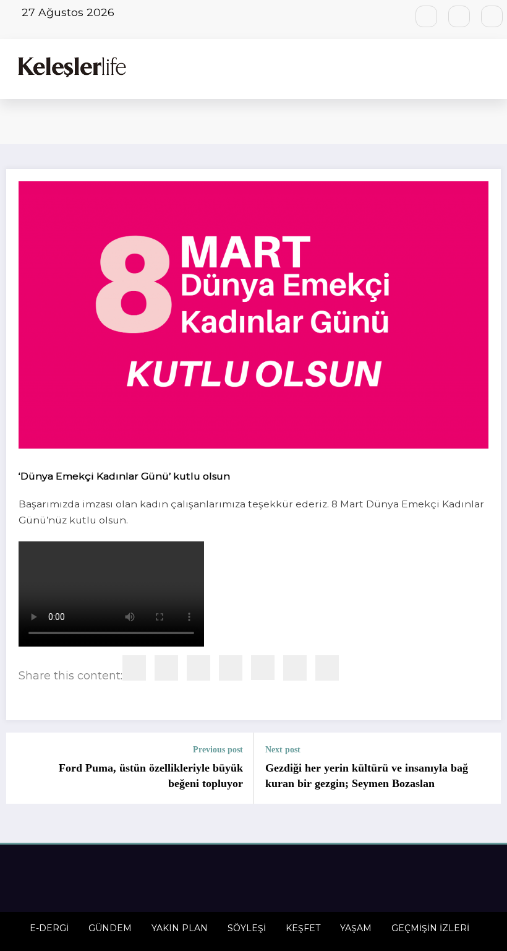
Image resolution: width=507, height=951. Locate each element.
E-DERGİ (49, 928)
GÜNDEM (110, 928)
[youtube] (492, 16)
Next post (282, 749)
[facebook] (295, 668)
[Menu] (494, 69)
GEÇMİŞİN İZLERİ (430, 928)
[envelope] (166, 668)
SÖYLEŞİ (247, 928)
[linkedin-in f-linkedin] (426, 16)
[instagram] (459, 16)
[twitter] (327, 668)
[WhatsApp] (230, 668)
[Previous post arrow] (23, 768)
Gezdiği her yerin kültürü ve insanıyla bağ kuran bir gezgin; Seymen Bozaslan (366, 776)
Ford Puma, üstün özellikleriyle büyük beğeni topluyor (151, 776)
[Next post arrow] (484, 768)
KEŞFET (303, 928)
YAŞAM (356, 928)
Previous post (218, 749)
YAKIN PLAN (179, 928)
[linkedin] (134, 668)
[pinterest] (198, 668)
